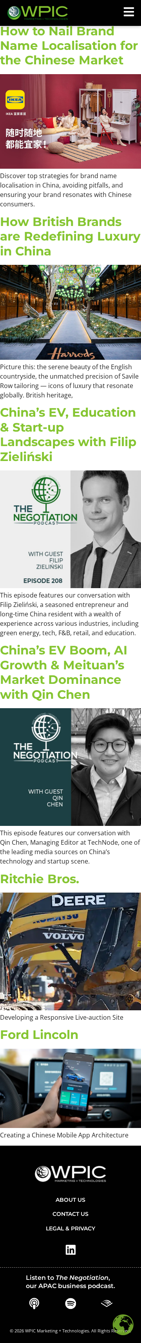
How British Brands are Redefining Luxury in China (70, 236)
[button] (129, 12)
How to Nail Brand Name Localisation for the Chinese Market (69, 46)
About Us (70, 1199)
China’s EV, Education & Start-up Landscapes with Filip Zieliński (68, 434)
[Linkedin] (70, 1250)
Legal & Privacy (70, 1228)
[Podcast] (34, 1303)
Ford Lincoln (39, 1034)
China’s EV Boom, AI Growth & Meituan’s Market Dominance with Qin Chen (63, 672)
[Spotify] (70, 1303)
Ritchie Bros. (39, 878)
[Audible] (107, 1303)
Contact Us (70, 1213)
